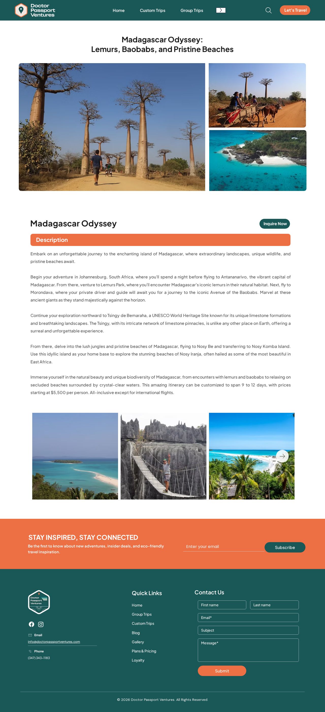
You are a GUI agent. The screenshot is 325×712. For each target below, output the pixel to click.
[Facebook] (31, 624)
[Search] (268, 10)
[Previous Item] (44, 456)
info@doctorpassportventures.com (54, 642)
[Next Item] (282, 456)
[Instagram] (40, 624)
